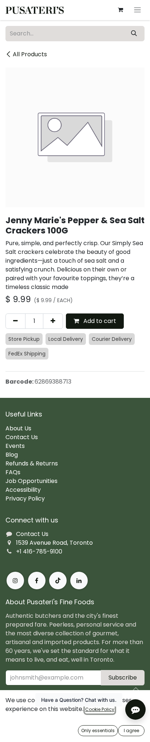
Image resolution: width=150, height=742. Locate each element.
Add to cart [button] (99, 321)
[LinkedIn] (79, 580)
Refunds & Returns (31, 463)
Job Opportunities (31, 481)
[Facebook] (37, 580)
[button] (136, 689)
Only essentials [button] (98, 730)
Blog (11, 454)
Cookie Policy (99, 709)
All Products (30, 54)
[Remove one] (15, 321)
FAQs (12, 472)
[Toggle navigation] (137, 10)
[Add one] (53, 321)
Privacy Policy (25, 498)
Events (15, 446)
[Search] (134, 33)
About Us (18, 428)
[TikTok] (58, 580)
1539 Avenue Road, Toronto (54, 543)
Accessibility (23, 490)
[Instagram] (15, 580)
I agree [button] (131, 730)
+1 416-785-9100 (39, 551)
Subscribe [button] (122, 677)
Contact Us (21, 437)
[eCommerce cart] (120, 10)
